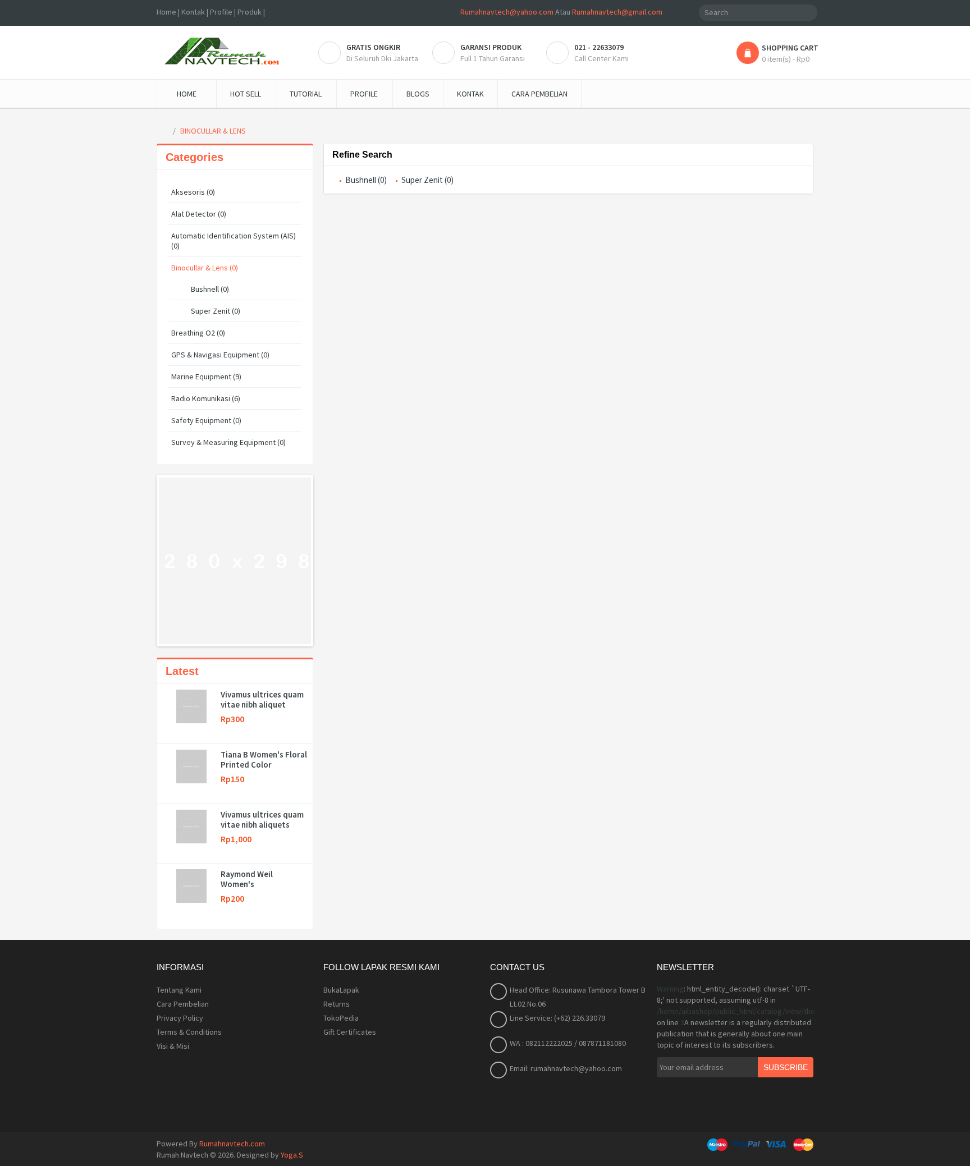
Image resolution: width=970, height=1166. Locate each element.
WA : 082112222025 (542, 1043)
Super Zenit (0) (215, 311)
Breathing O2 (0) (198, 333)
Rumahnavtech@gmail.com (617, 12)
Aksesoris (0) (193, 192)
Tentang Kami (179, 990)
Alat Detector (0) (198, 214)
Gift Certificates (349, 1032)
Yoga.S (292, 1155)
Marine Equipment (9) (206, 376)
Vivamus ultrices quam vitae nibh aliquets (262, 820)
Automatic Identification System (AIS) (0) (233, 241)
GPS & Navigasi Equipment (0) (220, 355)
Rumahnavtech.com (232, 1144)
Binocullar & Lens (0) (204, 268)
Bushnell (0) (210, 289)
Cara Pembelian (183, 1004)
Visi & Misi (173, 1046)
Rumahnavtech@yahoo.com (506, 12)
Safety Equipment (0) (206, 420)
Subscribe (785, 1067)
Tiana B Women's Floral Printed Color (264, 760)
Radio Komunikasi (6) (205, 398)
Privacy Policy (180, 1018)
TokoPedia (341, 1018)
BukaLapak (341, 990)
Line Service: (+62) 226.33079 (557, 1018)
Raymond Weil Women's (247, 879)
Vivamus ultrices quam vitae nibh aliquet (262, 700)
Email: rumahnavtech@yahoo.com (566, 1068)
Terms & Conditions (189, 1032)
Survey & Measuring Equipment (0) (228, 442)
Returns (336, 1004)
